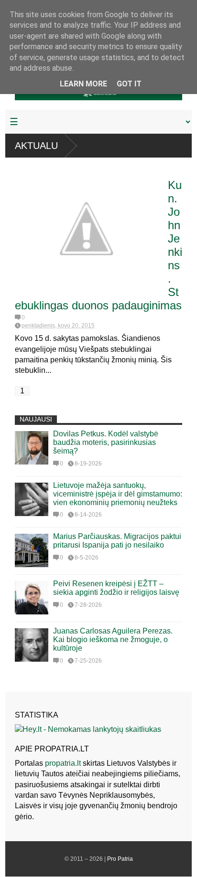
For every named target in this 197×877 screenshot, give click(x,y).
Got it (129, 83)
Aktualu (36, 145)
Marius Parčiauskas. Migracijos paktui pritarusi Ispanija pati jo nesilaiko (117, 540)
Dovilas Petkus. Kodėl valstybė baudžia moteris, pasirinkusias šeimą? (105, 442)
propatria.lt (63, 763)
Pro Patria (120, 859)
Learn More (83, 83)
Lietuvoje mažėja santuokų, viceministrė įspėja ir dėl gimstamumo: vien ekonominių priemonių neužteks (117, 494)
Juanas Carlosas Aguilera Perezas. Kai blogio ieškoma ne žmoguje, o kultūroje (113, 639)
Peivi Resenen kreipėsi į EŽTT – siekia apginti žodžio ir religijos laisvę (116, 588)
